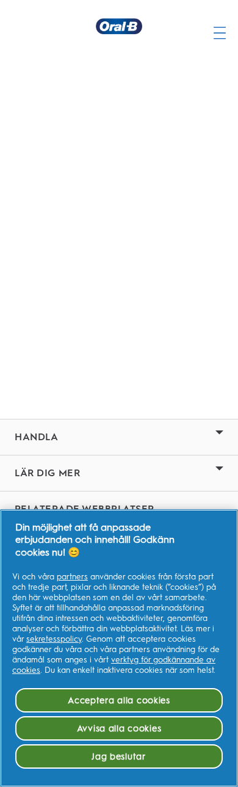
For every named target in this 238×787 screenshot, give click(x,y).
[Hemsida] (119, 26)
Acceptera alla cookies (119, 700)
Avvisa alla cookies (119, 728)
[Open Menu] (220, 26)
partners (72, 576)
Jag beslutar (119, 756)
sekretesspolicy (54, 639)
